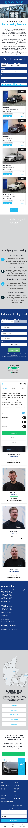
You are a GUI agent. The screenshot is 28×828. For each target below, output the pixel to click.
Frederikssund (14, 715)
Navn (2, 324)
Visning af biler (4, 81)
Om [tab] (23, 388)
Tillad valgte (14, 437)
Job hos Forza (4, 788)
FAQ (15, 791)
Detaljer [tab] (14, 388)
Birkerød (14, 710)
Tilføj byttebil (14, 344)
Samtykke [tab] (5, 388)
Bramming (14, 705)
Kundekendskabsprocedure (7, 801)
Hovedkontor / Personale (6, 787)
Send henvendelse (14, 350)
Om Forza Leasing (5, 785)
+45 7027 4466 (6, 619)
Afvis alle (14, 442)
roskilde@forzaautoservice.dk (14, 462)
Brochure (14, 754)
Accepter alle (14, 433)
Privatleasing (16, 787)
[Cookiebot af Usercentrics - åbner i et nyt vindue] (20, 384)
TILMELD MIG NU (14, 820)
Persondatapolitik (5, 800)
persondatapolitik (23, 356)
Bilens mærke (4, 63)
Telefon (3, 336)
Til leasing (8, 84)
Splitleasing (16, 789)
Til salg (21, 84)
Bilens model (17, 63)
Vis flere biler (14, 209)
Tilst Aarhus (14, 719)
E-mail (2, 330)
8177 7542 (14, 460)
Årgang (3, 68)
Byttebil (3, 341)
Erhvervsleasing (17, 788)
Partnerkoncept (4, 789)
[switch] (24, 417)
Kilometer (3, 74)
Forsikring (3, 798)
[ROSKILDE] (14, 98)
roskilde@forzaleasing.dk (8, 621)
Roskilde (14, 724)
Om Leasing (16, 785)
